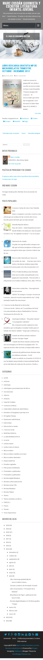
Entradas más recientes (11, 133)
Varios (6, 506)
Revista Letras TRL (10, 485)
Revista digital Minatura (12, 478)
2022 (7, 525)
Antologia (7, 385)
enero (11, 614)
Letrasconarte (8, 444)
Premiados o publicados (12, 471)
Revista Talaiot (9, 492)
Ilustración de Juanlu (19, 241)
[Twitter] (5, 634)
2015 (7, 546)
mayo (11, 573)
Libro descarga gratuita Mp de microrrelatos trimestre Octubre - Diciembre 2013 (19, 68)
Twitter (35, 118)
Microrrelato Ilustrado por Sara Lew (24, 258)
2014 (7, 549)
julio (10, 566)
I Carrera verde (9, 430)
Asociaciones (8, 392)
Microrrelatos (8, 450)
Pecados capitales (10, 464)
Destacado (7, 638)
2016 (7, 542)
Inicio (24, 133)
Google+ (8, 121)
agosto (11, 562)
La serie (6, 440)
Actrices (6, 381)
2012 (7, 621)
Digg (26, 121)
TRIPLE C (7, 502)
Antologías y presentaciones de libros (17, 388)
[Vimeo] (30, 634)
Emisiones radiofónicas (12, 419)
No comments (21, 76)
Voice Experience (10, 513)
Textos (6, 495)
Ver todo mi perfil (14, 164)
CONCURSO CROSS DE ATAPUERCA (16, 409)
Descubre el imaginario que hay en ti (16, 412)
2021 (7, 529)
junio (11, 569)
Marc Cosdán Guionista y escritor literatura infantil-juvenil (21, 6)
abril (11, 576)
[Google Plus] (12, 634)
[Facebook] (9, 634)
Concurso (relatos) (10, 406)
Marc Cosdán (15, 157)
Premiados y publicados (12, 475)
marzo (11, 607)
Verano (6, 509)
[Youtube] (26, 634)
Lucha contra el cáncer (11, 447)
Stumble (17, 121)
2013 (7, 617)
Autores (6, 395)
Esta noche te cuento (11, 426)
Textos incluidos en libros (13, 499)
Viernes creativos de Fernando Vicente (23, 586)
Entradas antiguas (34, 133)
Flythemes (18, 651)
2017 (7, 539)
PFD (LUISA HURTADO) (12, 468)
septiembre (13, 559)
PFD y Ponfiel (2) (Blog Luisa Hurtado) (25, 272)
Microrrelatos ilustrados (12, 457)
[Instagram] (19, 634)
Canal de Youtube (9, 402)
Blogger (35, 648)
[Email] (36, 634)
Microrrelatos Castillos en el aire (15, 454)
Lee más (38, 113)
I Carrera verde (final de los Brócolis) (16, 305)
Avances (7, 399)
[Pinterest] (15, 634)
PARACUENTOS (9, 461)
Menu (5, 25)
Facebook (25, 118)
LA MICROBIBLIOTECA (12, 437)
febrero (12, 611)
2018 (7, 535)
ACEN (6, 378)
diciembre (13, 552)
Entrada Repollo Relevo (20, 225)
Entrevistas (8, 423)
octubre (12, 556)
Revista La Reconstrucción (13, 482)
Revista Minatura (9, 489)
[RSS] (33, 634)
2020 (8, 532)
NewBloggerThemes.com (21, 654)
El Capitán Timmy (10, 416)
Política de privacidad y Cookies (29, 638)
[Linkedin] (23, 634)
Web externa (21, 641)
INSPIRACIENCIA (10, 433)
